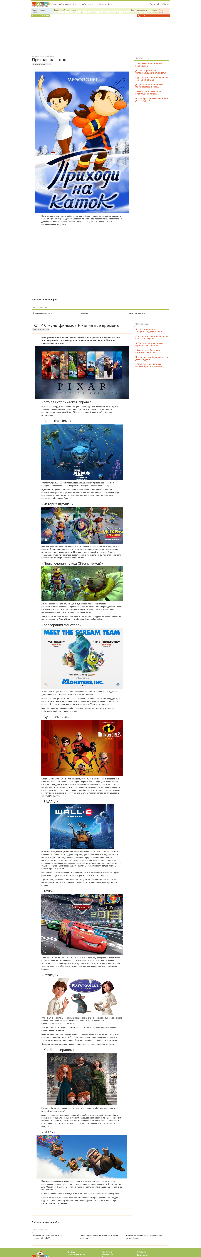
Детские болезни (108, 1254)
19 (101, 12)
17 (96, 12)
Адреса (102, 4)
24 (114, 12)
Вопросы (76, 4)
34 (140, 12)
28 (125, 12)
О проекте (141, 1251)
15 (91, 12)
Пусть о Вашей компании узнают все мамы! (153, 16)
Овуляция (35, 12)
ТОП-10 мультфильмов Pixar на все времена (150, 64)
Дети (109, 4)
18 (99, 12)
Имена (161, 12)
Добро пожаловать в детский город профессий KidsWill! (149, 85)
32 (135, 12)
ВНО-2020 (45, 16)
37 (148, 12)
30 (130, 12)
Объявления (65, 4)
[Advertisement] (100, 36)
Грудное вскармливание (76, 1254)
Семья (54, 4)
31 (132, 12)
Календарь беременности (65, 10)
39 (153, 12)
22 (109, 12)
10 (78, 12)
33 (138, 12)
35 (143, 12)
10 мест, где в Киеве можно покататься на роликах (148, 92)
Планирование (38, 10)
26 (120, 12)
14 (89, 12)
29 (127, 12)
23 (112, 12)
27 (122, 12)
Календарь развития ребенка (144, 10)
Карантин (35, 16)
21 (107, 12)
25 (117, 12)
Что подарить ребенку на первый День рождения (151, 99)
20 (104, 12)
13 (86, 12)
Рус (152, 4)
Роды (161, 10)
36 (145, 12)
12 (83, 12)
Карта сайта (142, 1254)
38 (150, 12)
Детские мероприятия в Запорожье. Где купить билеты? (150, 71)
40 (156, 12)
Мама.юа (35, 56)
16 (94, 12)
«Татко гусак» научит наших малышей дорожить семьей (148, 365)
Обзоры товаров (89, 4)
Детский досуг (49, 56)
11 (81, 12)
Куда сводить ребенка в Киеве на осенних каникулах (151, 78)
